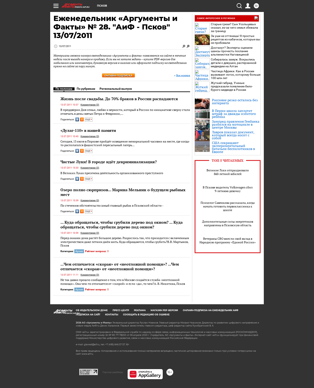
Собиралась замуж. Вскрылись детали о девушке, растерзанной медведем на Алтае (233, 63)
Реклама (140, 310)
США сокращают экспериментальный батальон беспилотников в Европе (233, 147)
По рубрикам (86, 88)
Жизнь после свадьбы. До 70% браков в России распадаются (119, 98)
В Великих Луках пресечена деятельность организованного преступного (111, 173)
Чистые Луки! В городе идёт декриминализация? (108, 161)
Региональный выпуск (116, 88)
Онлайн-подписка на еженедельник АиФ (210, 310)
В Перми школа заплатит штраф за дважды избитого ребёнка (234, 113)
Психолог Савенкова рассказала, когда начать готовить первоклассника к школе (228, 206)
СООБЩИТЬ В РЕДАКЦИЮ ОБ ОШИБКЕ (146, 314)
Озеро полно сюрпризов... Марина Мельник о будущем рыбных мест (122, 192)
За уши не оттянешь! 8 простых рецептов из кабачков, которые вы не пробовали (235, 39)
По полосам (64, 88)
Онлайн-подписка (118, 75)
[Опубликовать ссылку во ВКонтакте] (77, 119)
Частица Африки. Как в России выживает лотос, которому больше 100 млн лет (235, 74)
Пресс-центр (121, 310)
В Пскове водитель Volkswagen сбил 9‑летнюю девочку (228, 189)
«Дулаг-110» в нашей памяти (88, 130)
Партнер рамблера (113, 372)
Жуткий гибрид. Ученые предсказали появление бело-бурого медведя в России (232, 86)
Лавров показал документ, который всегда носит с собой (233, 135)
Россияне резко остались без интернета (235, 101)
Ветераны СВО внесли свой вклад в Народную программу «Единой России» (228, 240)
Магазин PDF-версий (164, 310)
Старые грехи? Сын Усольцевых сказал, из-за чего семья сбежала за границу (234, 27)
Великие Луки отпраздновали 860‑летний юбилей (228, 172)
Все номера (183, 75)
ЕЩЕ (88, 119)
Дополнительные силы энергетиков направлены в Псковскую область (227, 223)
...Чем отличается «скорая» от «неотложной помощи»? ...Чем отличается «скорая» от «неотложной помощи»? (119, 266)
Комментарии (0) (90, 104)
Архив (79, 251)
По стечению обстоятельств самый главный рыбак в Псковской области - (111, 205)
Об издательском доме (92, 310)
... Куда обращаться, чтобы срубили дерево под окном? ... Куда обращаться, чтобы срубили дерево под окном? (121, 224)
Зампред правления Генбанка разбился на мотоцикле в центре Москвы (235, 124)
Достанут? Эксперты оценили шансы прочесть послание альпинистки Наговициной (231, 51)
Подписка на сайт (88, 314)
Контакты (111, 314)
